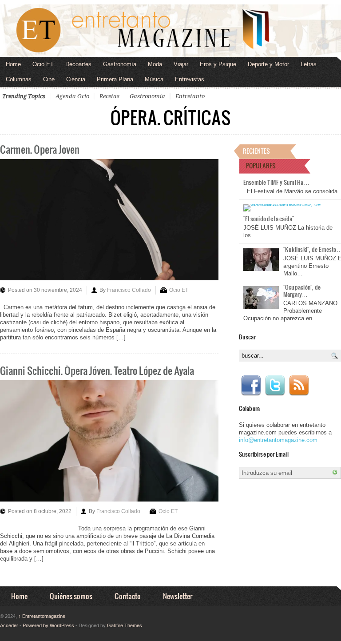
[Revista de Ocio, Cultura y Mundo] (170, 30)
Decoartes (78, 64)
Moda (155, 64)
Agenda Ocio (72, 96)
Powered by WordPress (48, 625)
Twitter (274, 385)
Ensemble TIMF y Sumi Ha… (276, 182)
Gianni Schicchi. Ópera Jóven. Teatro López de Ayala (97, 370)
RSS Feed (298, 385)
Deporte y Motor (268, 64)
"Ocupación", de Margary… (302, 291)
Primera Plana (115, 79)
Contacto (128, 596)
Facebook (251, 385)
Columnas (19, 79)
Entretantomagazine (41, 616)
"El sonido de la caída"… (271, 218)
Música (154, 79)
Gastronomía (119, 64)
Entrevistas (189, 79)
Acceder (9, 625)
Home (13, 64)
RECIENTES (256, 150)
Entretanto (190, 96)
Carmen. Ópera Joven (39, 149)
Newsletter (177, 596)
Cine (49, 79)
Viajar (181, 64)
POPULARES (261, 165)
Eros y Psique (218, 64)
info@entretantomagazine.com (278, 440)
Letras (309, 64)
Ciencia (75, 79)
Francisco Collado (129, 290)
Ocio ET (43, 64)
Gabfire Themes (124, 625)
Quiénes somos (71, 596)
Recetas (109, 96)
